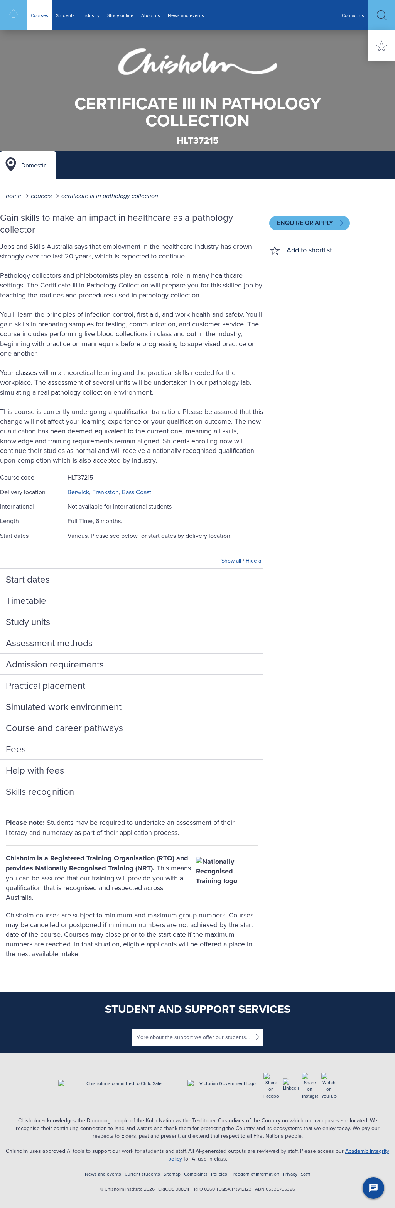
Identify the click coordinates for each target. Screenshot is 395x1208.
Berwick (78, 492)
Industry (91, 15)
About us (150, 15)
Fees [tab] (16, 748)
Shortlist (381, 45)
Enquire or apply (305, 222)
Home (13, 15)
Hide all (254, 560)
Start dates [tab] (28, 579)
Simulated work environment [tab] (64, 706)
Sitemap (172, 1174)
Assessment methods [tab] (49, 642)
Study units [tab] (28, 621)
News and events (186, 15)
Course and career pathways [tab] (64, 727)
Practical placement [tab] (45, 685)
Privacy (290, 1174)
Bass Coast (136, 492)
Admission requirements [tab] (55, 664)
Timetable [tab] (26, 600)
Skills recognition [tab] (40, 791)
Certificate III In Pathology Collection (109, 195)
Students (65, 15)
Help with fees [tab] (35, 770)
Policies (219, 1174)
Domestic (34, 165)
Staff (305, 1174)
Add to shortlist (309, 250)
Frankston (105, 492)
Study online (120, 15)
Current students (142, 1174)
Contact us (353, 15)
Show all (231, 560)
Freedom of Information (255, 1174)
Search (381, 15)
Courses (39, 15)
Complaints (196, 1174)
